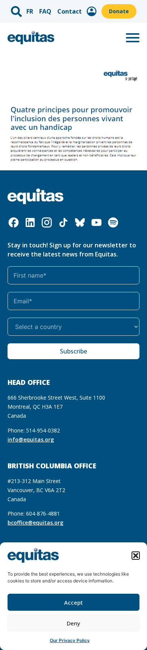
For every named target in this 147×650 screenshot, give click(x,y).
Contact (69, 11)
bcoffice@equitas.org (35, 522)
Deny (73, 623)
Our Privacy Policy (70, 640)
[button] (135, 555)
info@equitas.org (31, 439)
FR (29, 11)
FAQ (45, 11)
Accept (73, 602)
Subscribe (73, 351)
